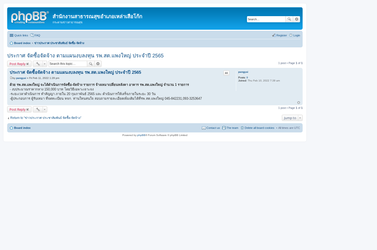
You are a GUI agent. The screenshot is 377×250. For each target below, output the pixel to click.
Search (289, 19)
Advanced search (296, 19)
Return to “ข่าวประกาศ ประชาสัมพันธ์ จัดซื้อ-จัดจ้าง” (45, 118)
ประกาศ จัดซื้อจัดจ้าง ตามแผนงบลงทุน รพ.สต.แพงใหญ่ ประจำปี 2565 (85, 55)
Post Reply (17, 63)
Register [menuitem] (281, 35)
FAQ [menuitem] (37, 35)
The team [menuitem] (232, 127)
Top (298, 102)
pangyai (243, 71)
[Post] (11, 78)
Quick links (21, 35)
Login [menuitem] (296, 35)
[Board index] (30, 16)
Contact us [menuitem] (213, 127)
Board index (22, 127)
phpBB (141, 135)
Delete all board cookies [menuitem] (259, 127)
